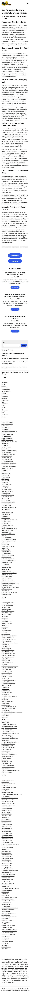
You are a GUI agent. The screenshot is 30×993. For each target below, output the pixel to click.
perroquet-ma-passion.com (9, 931)
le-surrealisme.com (7, 459)
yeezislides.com (6, 791)
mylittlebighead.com (7, 847)
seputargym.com (6, 812)
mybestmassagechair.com (9, 541)
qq (2, 409)
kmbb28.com (5, 940)
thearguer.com (5, 694)
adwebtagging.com (7, 749)
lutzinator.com (5, 892)
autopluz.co (5, 445)
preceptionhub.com (7, 789)
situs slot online (11, 975)
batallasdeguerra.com (7, 491)
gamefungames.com (7, 835)
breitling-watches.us (7, 440)
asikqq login (5, 400)
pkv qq (3, 384)
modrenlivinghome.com (8, 932)
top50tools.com (6, 470)
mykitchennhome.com (8, 555)
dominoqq (4, 388)
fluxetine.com (5, 544)
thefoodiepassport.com (8, 558)
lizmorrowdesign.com (7, 899)
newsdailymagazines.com (9, 787)
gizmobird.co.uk (6, 427)
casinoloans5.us (6, 550)
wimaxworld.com (6, 505)
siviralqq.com (5, 722)
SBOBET (16, 247)
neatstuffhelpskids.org (8, 495)
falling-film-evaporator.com (9, 728)
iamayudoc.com (6, 846)
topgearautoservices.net (8, 925)
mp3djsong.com (6, 429)
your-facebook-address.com (9, 929)
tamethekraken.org (7, 890)
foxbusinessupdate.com (8, 708)
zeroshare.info (5, 480)
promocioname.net (7, 504)
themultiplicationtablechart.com (10, 587)
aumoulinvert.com (6, 557)
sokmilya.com (5, 943)
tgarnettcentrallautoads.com (9, 441)
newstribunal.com (6, 785)
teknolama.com (6, 660)
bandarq (7, 964)
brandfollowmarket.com (8, 744)
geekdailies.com (6, 936)
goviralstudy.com (6, 567)
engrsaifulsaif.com (7, 840)
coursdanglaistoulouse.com (9, 431)
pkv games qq (10, 961)
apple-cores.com (6, 571)
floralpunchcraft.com (7, 698)
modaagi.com (5, 486)
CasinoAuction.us (6, 551)
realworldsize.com (7, 659)
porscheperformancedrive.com (10, 888)
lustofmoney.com (6, 763)
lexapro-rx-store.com (7, 580)
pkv (3, 402)
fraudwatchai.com (6, 821)
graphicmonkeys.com (7, 858)
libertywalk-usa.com (7, 424)
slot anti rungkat (14, 964)
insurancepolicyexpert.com (9, 463)
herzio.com (5, 618)
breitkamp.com (6, 877)
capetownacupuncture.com (9, 635)
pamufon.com (5, 886)
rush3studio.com (6, 614)
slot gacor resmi (19, 968)
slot (6, 966)
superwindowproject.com (9, 560)
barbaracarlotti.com (7, 574)
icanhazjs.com (5, 564)
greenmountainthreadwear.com (10, 733)
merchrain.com (6, 938)
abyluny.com (5, 945)
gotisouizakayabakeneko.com (10, 643)
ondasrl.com (5, 893)
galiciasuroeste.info (7, 489)
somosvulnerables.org (8, 883)
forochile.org (5, 498)
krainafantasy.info (6, 621)
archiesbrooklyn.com (7, 512)
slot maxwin (20, 966)
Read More (15, 287)
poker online (5, 395)
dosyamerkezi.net (6, 457)
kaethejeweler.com (7, 911)
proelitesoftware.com (7, 869)
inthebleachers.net (7, 578)
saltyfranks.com (6, 473)
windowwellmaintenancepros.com (11, 770)
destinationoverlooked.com (9, 754)
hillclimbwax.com (6, 758)
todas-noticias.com (7, 623)
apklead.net (5, 948)
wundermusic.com (7, 833)
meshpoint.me (5, 644)
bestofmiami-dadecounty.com (10, 798)
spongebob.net (6, 646)
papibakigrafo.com (7, 562)
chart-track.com (6, 500)
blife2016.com (5, 895)
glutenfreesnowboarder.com (9, 897)
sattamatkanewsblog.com (9, 737)
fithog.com (4, 527)
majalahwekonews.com (8, 604)
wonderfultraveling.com (8, 502)
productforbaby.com (7, 662)
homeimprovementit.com (8, 783)
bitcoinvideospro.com (8, 637)
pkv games (5, 382)
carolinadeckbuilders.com (9, 466)
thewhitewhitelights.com (8, 534)
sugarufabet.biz (6, 922)
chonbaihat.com (6, 518)
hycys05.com (5, 678)
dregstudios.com (6, 493)
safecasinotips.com (7, 865)
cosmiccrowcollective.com (9, 639)
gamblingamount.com (7, 756)
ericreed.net (5, 543)
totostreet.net (5, 817)
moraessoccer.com (7, 496)
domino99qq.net (6, 609)
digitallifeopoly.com (7, 808)
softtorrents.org (6, 881)
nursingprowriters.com (8, 731)
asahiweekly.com (6, 851)
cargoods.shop (6, 634)
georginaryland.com (7, 530)
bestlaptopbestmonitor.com (9, 528)
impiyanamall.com (7, 814)
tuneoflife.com (5, 768)
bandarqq (21, 969)
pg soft (22, 964)
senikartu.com (5, 625)
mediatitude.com (6, 452)
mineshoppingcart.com (8, 801)
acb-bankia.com (6, 715)
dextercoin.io (5, 590)
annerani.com (5, 475)
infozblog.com (6, 516)
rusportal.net (5, 627)
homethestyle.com (7, 828)
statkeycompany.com (7, 465)
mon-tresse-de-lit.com (8, 920)
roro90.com (5, 616)
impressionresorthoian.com (9, 724)
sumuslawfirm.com (7, 729)
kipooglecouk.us (6, 553)
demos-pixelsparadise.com (9, 450)
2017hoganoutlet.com (7, 605)
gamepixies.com (6, 860)
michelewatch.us (6, 436)
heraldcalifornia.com (7, 856)
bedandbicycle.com (7, 854)
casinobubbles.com (7, 810)
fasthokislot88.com (7, 863)
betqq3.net (4, 548)
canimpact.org (5, 566)
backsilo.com (5, 721)
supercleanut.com (6, 853)
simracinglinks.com (7, 456)
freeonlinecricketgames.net (9, 507)
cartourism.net (5, 569)
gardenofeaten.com (7, 676)
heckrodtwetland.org (7, 537)
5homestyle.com (6, 594)
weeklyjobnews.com (7, 745)
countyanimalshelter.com (8, 747)
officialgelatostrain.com (8, 909)
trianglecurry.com (6, 904)
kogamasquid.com (7, 585)
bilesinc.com (5, 482)
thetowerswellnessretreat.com (10, 908)
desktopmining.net (7, 576)
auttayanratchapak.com (8, 650)
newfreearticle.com (7, 673)
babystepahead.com (7, 753)
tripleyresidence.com (7, 879)
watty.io (4, 628)
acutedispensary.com (7, 735)
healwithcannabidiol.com (8, 901)
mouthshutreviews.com (8, 805)
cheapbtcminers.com (7, 842)
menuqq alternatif (6, 959)
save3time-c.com (6, 447)
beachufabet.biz (6, 918)
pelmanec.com (6, 607)
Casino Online (6, 247)
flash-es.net (5, 717)
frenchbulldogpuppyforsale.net (10, 583)
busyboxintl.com (6, 648)
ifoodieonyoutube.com (8, 799)
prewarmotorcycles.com (8, 454)
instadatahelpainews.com (8, 934)
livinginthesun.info (6, 630)
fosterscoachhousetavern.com (10, 666)
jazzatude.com (6, 477)
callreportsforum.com (7, 941)
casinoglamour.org (7, 589)
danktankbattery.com (7, 701)
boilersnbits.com (6, 669)
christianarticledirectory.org (9, 592)
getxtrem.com (5, 689)
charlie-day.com (6, 705)
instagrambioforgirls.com (8, 683)
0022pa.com (5, 479)
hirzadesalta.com (6, 807)
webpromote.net (6, 521)
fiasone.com (5, 699)
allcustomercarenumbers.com (10, 870)
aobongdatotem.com (7, 792)
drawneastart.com (6, 862)
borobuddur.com (6, 831)
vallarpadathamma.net (8, 657)
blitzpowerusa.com (7, 674)
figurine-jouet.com (7, 927)
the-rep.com (5, 472)
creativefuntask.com (7, 838)
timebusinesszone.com (8, 765)
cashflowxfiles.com (7, 685)
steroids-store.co (6, 523)
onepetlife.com (6, 915)
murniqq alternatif (16, 978)
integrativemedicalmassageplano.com (12, 712)
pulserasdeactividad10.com (9, 573)
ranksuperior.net (6, 751)
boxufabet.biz (5, 924)
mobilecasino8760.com (8, 546)
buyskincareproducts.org (8, 582)
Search (4, 342)
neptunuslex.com (6, 433)
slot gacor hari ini (6, 391)
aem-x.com (5, 822)
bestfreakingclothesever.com (9, 726)
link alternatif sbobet (21, 975)
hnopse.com (5, 760)
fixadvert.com (5, 443)
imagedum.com (6, 906)
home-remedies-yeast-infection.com (12, 794)
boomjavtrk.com (6, 947)
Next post (15, 261)
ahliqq (3, 405)
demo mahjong (6, 389)
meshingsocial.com (7, 692)
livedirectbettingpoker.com (9, 706)
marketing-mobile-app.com (9, 696)
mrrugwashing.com (7, 714)
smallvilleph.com (6, 488)
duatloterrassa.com (7, 885)
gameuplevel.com (6, 826)
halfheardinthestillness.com (9, 539)
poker (21, 959)
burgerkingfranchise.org (8, 655)
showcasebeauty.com (7, 461)
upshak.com (5, 719)
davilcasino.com (6, 819)
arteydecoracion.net (7, 525)
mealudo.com (5, 703)
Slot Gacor (24, 247)
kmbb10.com (5, 687)
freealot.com (5, 849)
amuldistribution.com (7, 830)
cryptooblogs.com (7, 824)
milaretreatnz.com (6, 484)
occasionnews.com (7, 761)
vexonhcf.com (5, 449)
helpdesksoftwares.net (8, 780)
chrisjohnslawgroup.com (8, 874)
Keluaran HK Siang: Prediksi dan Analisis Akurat (15, 358)
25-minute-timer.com (7, 837)
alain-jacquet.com (6, 641)
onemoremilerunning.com (9, 680)
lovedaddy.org (6, 710)
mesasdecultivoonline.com (9, 667)
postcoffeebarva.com (7, 651)
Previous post (15, 255)
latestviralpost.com (7, 671)
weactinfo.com (6, 690)
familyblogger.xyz (6, 872)
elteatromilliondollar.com (8, 653)
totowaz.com (5, 740)
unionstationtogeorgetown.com (10, 844)
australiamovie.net (7, 425)
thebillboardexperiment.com (9, 916)
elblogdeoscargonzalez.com (9, 519)
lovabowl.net (5, 782)
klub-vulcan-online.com (8, 876)
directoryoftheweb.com (8, 611)
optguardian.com (6, 815)
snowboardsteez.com (7, 682)
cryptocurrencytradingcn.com (10, 738)
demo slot (4, 398)
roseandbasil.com (6, 532)
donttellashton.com (7, 612)
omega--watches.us (7, 438)
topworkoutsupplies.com (8, 803)
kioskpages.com (6, 902)
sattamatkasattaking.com (8, 913)
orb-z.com (4, 664)
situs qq (4, 386)
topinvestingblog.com (7, 468)
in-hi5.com (4, 620)
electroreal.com (6, 796)
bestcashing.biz (6, 509)
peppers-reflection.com (8, 767)
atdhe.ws (4, 535)
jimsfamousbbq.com (7, 422)
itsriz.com (4, 632)
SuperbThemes (25, 990)
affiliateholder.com (7, 772)
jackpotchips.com (6, 867)
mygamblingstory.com (8, 602)
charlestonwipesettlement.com (10, 742)
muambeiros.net (6, 514)
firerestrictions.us (6, 511)
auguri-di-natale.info (7, 434)
